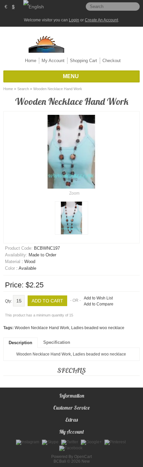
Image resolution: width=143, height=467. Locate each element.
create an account (101, 20)
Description (20, 342)
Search (23, 89)
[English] (33, 6)
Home (30, 60)
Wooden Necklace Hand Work (57, 89)
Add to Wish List (98, 298)
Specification (56, 342)
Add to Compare (98, 304)
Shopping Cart (83, 60)
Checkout (111, 60)
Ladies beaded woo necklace (97, 327)
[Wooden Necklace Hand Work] (71, 218)
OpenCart (83, 456)
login (74, 20)
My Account (53, 60)
